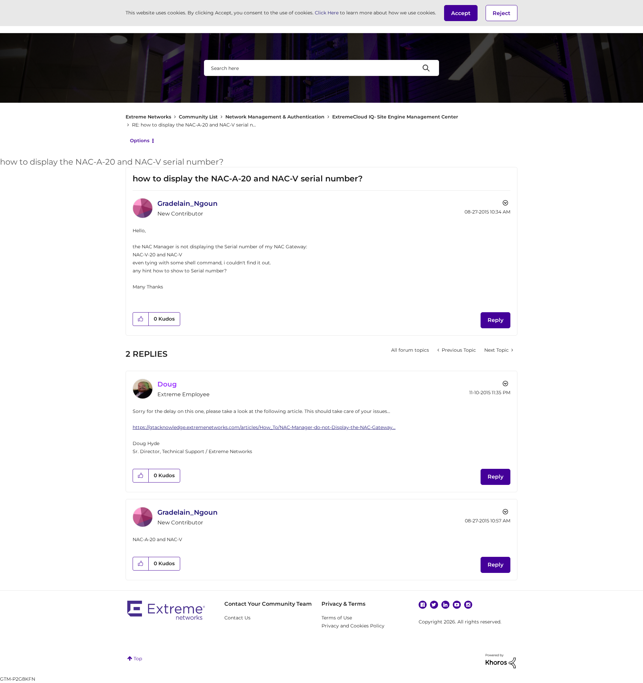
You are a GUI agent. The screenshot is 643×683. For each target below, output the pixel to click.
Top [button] (138, 659)
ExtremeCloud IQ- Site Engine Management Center (395, 117)
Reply (495, 320)
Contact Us (237, 618)
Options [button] (139, 141)
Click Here (327, 13)
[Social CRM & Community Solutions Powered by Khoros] (501, 661)
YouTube (457, 605)
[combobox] (321, 68)
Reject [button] (501, 13)
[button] (461, 13)
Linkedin (445, 605)
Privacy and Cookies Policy (353, 626)
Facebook (423, 605)
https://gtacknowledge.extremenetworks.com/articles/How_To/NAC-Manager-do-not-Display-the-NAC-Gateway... (264, 427)
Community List (198, 117)
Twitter (434, 605)
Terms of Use (337, 618)
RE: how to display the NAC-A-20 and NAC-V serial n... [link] (194, 125)
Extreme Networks (148, 117)
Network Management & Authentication (275, 117)
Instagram (468, 605)
